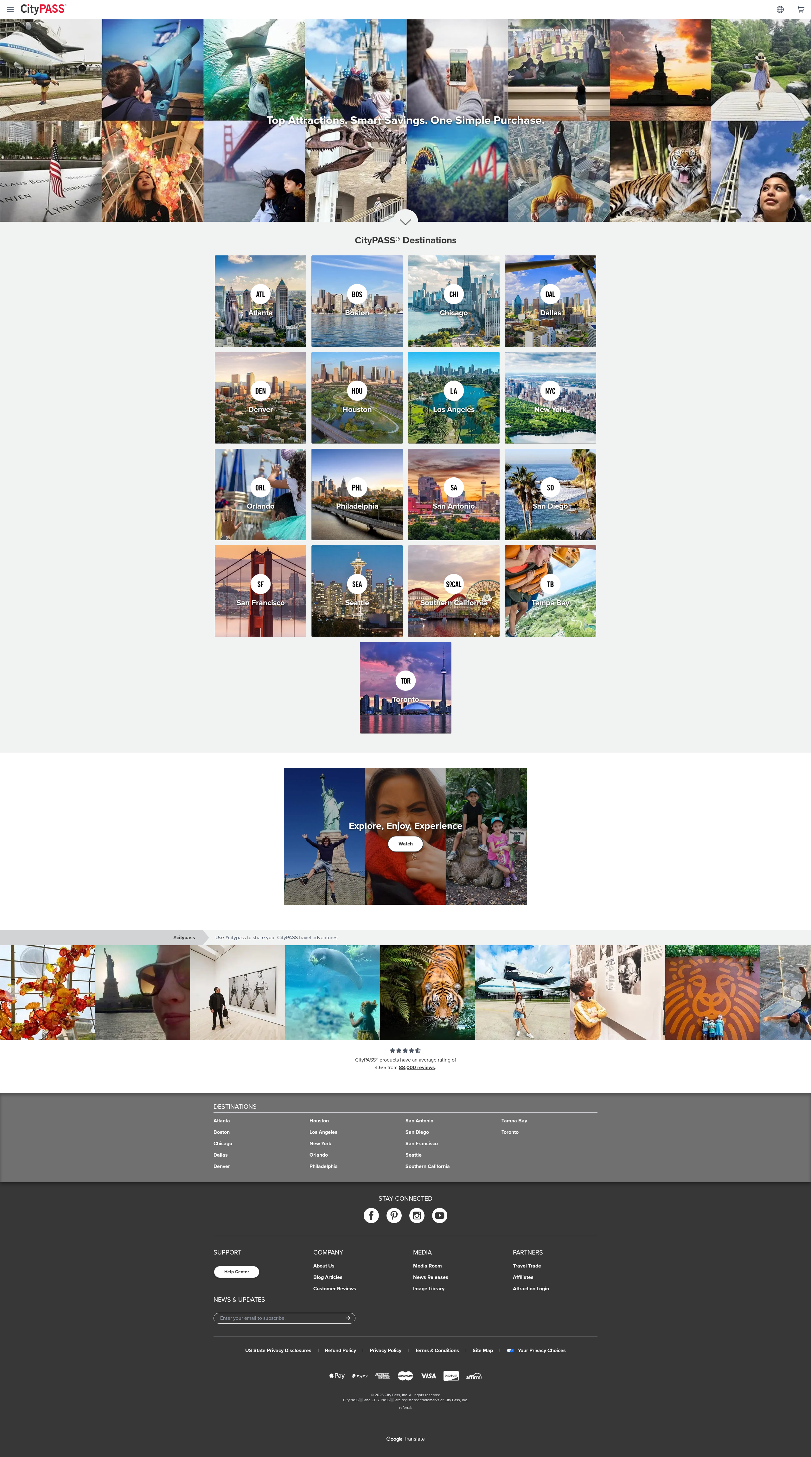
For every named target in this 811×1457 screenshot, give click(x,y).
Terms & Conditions (437, 1350)
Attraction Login (531, 1289)
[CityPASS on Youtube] (439, 1215)
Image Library (428, 1289)
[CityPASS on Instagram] (417, 1215)
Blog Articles (327, 1277)
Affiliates (523, 1277)
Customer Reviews (334, 1289)
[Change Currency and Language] (780, 9)
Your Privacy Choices (542, 1350)
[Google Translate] (405, 1439)
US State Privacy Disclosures (278, 1350)
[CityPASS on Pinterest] (394, 1215)
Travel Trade (527, 1266)
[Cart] (801, 9)
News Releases (430, 1277)
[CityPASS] (44, 10)
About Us (324, 1266)
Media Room (427, 1266)
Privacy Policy (385, 1350)
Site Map (483, 1350)
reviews (426, 1067)
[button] (405, 992)
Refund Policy (340, 1350)
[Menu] (10, 9)
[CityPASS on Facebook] (371, 1215)
